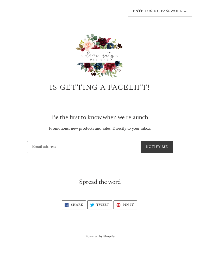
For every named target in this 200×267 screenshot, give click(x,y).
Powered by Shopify (100, 236)
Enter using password (160, 11)
